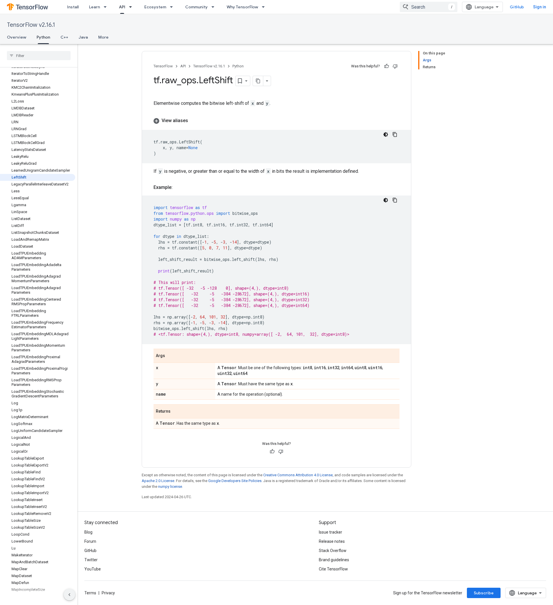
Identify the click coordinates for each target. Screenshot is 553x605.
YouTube (92, 569)
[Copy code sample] (394, 134)
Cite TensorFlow (333, 569)
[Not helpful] (395, 66)
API (122, 7)
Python (43, 37)
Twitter (91, 559)
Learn (94, 7)
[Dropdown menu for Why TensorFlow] (265, 7)
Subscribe (484, 592)
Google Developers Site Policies (235, 481)
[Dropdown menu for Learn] (107, 7)
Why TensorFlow (242, 7)
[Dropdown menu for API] (132, 7)
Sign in (539, 7)
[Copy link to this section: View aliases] (194, 120)
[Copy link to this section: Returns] (176, 411)
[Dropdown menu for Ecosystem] (173, 7)
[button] (276, 120)
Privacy (108, 593)
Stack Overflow (332, 550)
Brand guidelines (334, 559)
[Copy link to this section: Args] (171, 356)
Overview (16, 37)
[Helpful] (386, 66)
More (103, 37)
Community (196, 7)
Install (73, 7)
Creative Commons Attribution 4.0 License (298, 475)
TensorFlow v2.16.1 (31, 25)
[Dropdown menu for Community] (214, 7)
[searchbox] (39, 55)
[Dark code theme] (385, 134)
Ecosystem (155, 7)
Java (83, 37)
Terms (90, 593)
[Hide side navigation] (69, 594)
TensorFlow (163, 66)
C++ (64, 37)
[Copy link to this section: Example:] (178, 187)
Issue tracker (330, 532)
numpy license (170, 486)
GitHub (517, 7)
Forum (90, 541)
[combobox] (428, 7)
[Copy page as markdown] (258, 81)
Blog (88, 532)
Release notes (332, 541)
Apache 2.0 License (158, 481)
